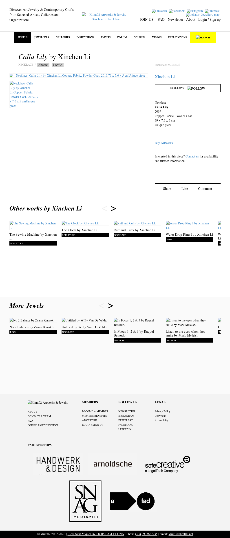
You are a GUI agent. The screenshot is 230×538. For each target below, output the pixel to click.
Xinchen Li (165, 76)
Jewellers (41, 37)
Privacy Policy (162, 411)
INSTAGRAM (126, 415)
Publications (177, 37)
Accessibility (161, 420)
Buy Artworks (164, 143)
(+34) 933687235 (146, 534)
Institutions (85, 37)
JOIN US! (147, 19)
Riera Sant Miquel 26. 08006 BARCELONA (96, 534)
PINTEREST (125, 420)
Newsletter (175, 19)
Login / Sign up (209, 19)
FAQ (161, 19)
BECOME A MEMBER (95, 411)
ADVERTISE (89, 420)
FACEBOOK (125, 424)
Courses (139, 37)
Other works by (45, 208)
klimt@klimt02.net (181, 534)
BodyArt (57, 64)
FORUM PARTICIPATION (43, 425)
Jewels (22, 37)
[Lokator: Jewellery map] (203, 14)
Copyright (160, 415)
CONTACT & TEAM (39, 416)
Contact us (192, 156)
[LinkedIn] (160, 10)
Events (106, 37)
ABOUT (32, 411)
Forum (122, 37)
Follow (179, 88)
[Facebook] (177, 10)
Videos (156, 37)
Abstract (43, 64)
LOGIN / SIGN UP (92, 424)
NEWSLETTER (127, 411)
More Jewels (27, 305)
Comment (205, 188)
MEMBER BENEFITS (94, 415)
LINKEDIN (124, 429)
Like (184, 188)
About (190, 19)
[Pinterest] (213, 10)
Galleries (63, 37)
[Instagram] (195, 10)
